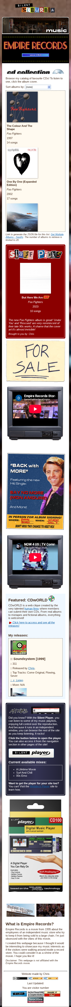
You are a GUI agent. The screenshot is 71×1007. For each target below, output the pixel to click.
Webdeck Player (40, 786)
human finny (31, 608)
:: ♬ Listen (16, 680)
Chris (31, 668)
